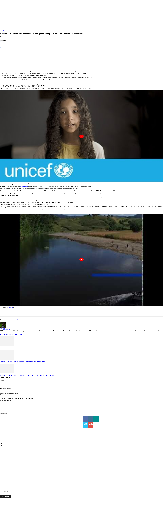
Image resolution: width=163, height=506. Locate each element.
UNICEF (32, 71)
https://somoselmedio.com (5, 329)
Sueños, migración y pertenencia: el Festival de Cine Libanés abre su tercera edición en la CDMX (26, 453)
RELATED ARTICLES (5, 334)
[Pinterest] (11, 43)
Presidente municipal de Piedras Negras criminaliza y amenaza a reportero (19, 320)
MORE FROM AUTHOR (16, 334)
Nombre (1, 483)
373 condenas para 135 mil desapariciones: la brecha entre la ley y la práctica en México (24, 460)
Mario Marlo (2, 37)
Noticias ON (10, 307)
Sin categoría (5, 30)
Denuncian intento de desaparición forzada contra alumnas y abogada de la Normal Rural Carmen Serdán (29, 455)
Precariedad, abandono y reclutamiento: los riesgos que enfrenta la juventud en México (22, 361)
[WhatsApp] (16, 43)
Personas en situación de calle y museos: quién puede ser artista (18, 458)
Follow (90, 415)
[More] (20, 43)
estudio (2, 71)
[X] (7, 43)
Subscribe (91, 422)
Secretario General (24, 186)
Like (85, 415)
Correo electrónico (3, 489)
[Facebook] (2, 43)
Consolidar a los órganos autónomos (13, 319)
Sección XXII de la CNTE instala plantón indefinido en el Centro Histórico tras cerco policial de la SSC (27, 375)
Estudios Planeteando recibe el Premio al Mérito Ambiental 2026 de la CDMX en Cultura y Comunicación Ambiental (30, 348)
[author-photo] (3, 327)
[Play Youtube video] (81, 136)
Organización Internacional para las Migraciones (11, 197)
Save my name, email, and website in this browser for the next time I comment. (17, 398)
